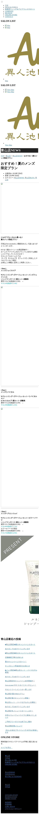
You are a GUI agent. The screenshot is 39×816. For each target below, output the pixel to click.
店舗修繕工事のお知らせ (14, 657)
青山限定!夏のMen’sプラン (15, 694)
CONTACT (9, 17)
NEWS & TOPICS (11, 7)
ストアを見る (6, 747)
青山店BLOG (29, 178)
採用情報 (8, 804)
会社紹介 (8, 802)
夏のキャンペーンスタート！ (16, 662)
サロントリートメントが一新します (18, 689)
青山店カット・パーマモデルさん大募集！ (21, 702)
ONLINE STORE (11, 15)
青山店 (8, 156)
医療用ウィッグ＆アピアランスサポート (20, 9)
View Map (10, 90)
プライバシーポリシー (13, 809)
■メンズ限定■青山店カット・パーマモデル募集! (21, 671)
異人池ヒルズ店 (11, 760)
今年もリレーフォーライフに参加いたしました (21, 716)
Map (8, 25)
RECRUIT (8, 13)
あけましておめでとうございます (17, 649)
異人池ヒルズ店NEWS (13, 776)
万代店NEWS (10, 774)
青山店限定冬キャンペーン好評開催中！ (20, 681)
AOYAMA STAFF (11, 795)
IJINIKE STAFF (10, 799)
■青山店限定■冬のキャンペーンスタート (20, 653)
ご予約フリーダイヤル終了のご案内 (18, 722)
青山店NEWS (17, 156)
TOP (6, 5)
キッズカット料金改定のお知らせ (17, 666)
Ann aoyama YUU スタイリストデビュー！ (20, 685)
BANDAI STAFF (11, 797)
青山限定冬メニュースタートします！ (19, 711)
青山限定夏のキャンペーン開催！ (17, 698)
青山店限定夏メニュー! (13, 726)
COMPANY (9, 11)
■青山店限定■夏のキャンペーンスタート (20, 644)
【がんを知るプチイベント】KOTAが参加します (21, 731)
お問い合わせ (10, 806)
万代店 (7, 758)
